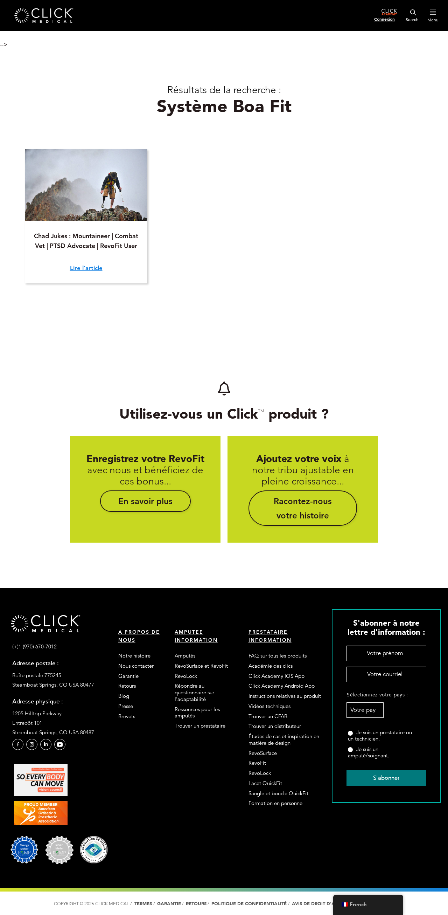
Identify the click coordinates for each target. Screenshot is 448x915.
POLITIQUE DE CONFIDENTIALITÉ (249, 904)
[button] (145, 500)
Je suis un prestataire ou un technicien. (380, 735)
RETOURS (196, 904)
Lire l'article (86, 267)
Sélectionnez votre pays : (365, 695)
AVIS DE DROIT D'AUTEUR (321, 904)
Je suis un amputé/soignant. (368, 752)
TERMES (143, 904)
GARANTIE (169, 904)
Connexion (384, 19)
